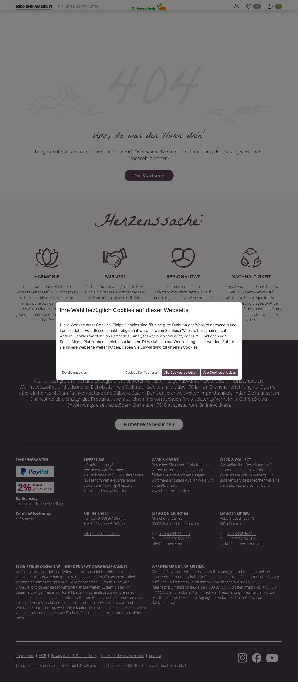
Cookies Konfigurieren (141, 372)
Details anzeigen (74, 372)
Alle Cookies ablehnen (180, 372)
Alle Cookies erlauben (219, 372)
